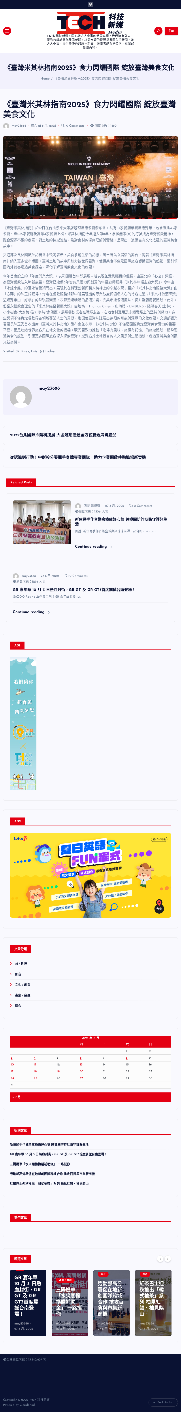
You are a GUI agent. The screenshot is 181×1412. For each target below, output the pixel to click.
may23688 (19, 126)
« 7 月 (16, 1097)
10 (12, 1064)
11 (35, 1064)
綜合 (34, 126)
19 (58, 1071)
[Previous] (160, 1259)
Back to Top (165, 1402)
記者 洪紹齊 (92, 506)
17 (12, 1071)
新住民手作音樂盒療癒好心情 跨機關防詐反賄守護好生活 (49, 1144)
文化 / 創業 (22, 984)
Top (171, 30)
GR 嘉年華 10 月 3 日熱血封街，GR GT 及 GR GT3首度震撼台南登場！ (58, 1154)
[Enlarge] (30, 663)
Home (45, 78)
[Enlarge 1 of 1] (165, 879)
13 (81, 1064)
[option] (28, 1303)
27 (81, 1078)
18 (35, 1071)
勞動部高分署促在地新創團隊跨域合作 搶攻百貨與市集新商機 (52, 1174)
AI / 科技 (21, 963)
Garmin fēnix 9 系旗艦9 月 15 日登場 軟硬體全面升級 (153, 1302)
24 (12, 1078)
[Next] (167, 1259)
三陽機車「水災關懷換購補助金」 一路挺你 (40, 1164)
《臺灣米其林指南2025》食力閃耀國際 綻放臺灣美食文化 (97, 78)
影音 (18, 974)
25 (35, 1078)
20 (81, 1071)
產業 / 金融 (22, 995)
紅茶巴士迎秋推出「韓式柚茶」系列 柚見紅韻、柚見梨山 (49, 1183)
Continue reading (91, 547)
